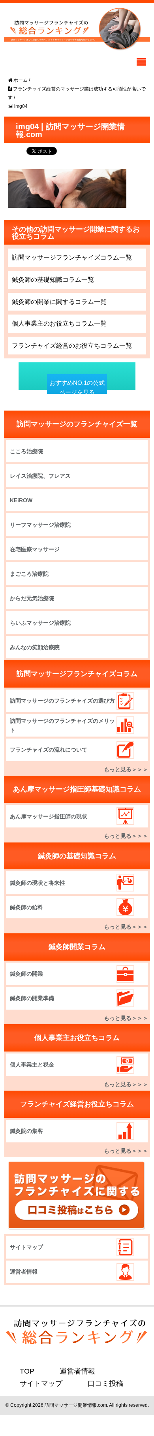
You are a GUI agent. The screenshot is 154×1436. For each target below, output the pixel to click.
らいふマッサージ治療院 (40, 623)
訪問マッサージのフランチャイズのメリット (62, 725)
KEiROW (21, 500)
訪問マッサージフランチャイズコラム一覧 (72, 257)
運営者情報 (24, 1271)
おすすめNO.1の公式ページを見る (77, 387)
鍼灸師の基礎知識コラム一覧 (53, 279)
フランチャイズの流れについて (48, 749)
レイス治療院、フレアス (40, 476)
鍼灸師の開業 (26, 974)
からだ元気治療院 (32, 598)
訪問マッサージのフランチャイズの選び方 (62, 700)
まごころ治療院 (29, 574)
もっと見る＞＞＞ (126, 769)
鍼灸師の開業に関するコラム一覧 (59, 301)
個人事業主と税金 (32, 1064)
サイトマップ (26, 1247)
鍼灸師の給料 (26, 907)
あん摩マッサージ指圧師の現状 (48, 816)
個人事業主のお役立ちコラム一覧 (59, 323)
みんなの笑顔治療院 (35, 647)
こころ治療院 (26, 451)
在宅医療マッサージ (35, 549)
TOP (26, 1371)
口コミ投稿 (95, 1382)
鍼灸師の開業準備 (32, 998)
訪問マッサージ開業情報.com (76, 1404)
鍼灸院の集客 (26, 1131)
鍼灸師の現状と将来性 (37, 883)
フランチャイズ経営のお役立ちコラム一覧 (72, 345)
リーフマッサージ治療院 (40, 525)
